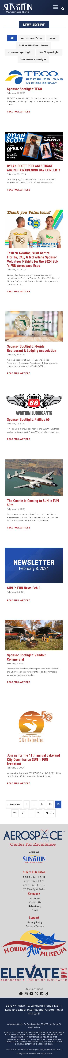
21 (23, 813)
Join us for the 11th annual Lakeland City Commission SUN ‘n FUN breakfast (33, 759)
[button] (63, 9)
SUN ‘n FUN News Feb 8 (23, 588)
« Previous (13, 804)
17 (42, 804)
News (53, 38)
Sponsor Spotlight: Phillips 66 (28, 419)
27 (38, 813)
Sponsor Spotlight (20, 52)
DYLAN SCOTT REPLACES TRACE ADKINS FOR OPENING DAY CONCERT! (33, 168)
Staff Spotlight (49, 52)
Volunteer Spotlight (33, 59)
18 (50, 804)
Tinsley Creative (45, 1053)
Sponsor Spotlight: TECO (24, 89)
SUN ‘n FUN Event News (33, 45)
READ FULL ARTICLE (19, 111)
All (12, 38)
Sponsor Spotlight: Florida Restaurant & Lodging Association (31, 348)
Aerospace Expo (31, 38)
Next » (50, 813)
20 (15, 813)
